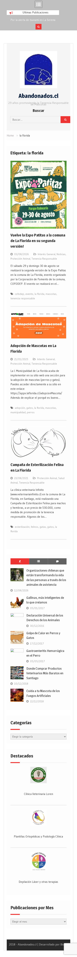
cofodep (19, 294)
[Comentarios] (57, 561)
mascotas (51, 294)
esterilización (22, 526)
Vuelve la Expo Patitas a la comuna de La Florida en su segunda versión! (37, 241)
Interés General (46, 254)
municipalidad (18, 412)
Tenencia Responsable (44, 258)
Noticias (61, 254)
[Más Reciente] (38, 561)
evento (29, 294)
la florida (39, 294)
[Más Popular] (19, 561)
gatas (43, 526)
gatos (29, 408)
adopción (20, 408)
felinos (34, 526)
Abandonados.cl (38, 95)
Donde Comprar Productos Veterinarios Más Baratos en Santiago (44, 673)
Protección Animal (20, 258)
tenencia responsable (22, 298)
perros (31, 412)
